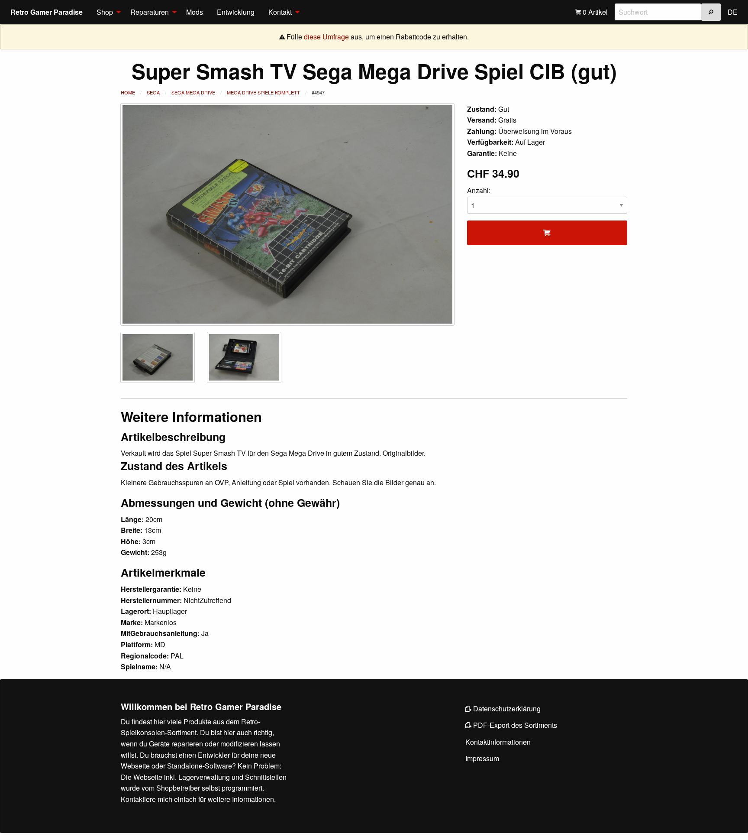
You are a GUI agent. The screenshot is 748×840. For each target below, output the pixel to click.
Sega (153, 92)
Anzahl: (478, 190)
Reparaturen (149, 12)
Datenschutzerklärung (506, 709)
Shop (105, 12)
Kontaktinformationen (498, 742)
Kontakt (280, 12)
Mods (194, 12)
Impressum (482, 758)
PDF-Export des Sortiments (514, 725)
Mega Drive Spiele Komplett (263, 92)
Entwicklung (236, 12)
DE (733, 12)
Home (128, 92)
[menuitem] (106, 12)
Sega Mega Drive (193, 92)
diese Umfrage (326, 37)
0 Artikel (594, 12)
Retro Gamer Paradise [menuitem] (46, 12)
